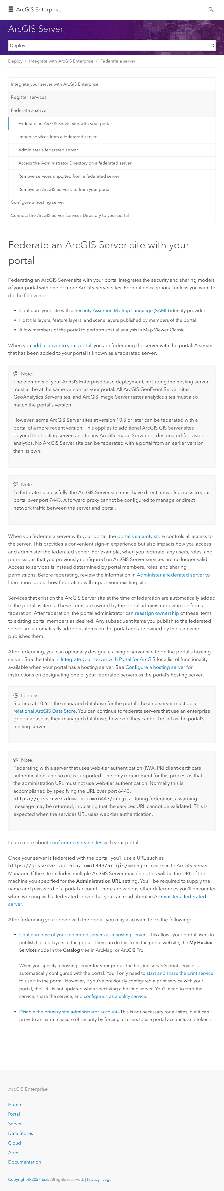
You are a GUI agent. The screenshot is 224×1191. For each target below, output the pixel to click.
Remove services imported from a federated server (68, 176)
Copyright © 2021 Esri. (28, 1179)
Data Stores (20, 1133)
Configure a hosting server (37, 202)
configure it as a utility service (115, 996)
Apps (13, 1152)
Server (15, 1123)
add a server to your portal (61, 345)
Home (14, 1104)
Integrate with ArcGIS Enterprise (61, 61)
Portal (14, 1114)
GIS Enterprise (39, 9)
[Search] (211, 9)
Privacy (93, 1179)
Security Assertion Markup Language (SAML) (122, 310)
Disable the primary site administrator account (68, 1012)
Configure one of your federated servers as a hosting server (82, 934)
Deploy (15, 61)
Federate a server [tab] (29, 110)
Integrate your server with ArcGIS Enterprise (55, 84)
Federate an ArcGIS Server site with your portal (65, 123)
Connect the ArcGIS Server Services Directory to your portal (70, 215)
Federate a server (117, 61)
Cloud (14, 1143)
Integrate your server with (108, 659)
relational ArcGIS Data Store (44, 711)
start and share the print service (180, 973)
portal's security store (141, 536)
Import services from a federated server (57, 136)
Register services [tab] (28, 97)
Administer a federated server (48, 150)
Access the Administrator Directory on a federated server (75, 163)
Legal (107, 1179)
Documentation (24, 1162)
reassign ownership (157, 613)
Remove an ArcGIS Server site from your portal (64, 189)
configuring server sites (76, 842)
